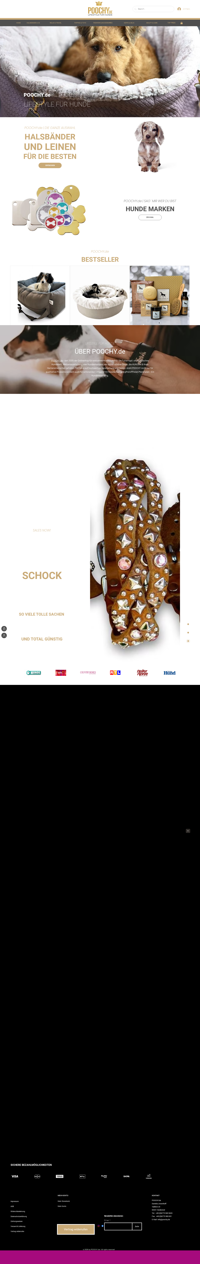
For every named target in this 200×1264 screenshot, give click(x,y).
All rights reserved (108, 1249)
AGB (12, 1206)
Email (106, 1220)
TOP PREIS (171, 23)
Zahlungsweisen (17, 1221)
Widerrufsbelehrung (18, 1211)
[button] (181, 22)
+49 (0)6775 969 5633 (164, 1213)
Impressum (15, 1201)
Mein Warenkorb (64, 1201)
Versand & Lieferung (18, 1226)
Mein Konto (62, 1206)
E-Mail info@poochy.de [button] (161, 1219)
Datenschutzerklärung (19, 1216)
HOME (18, 23)
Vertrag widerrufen (17, 1231)
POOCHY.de (57, 360)
